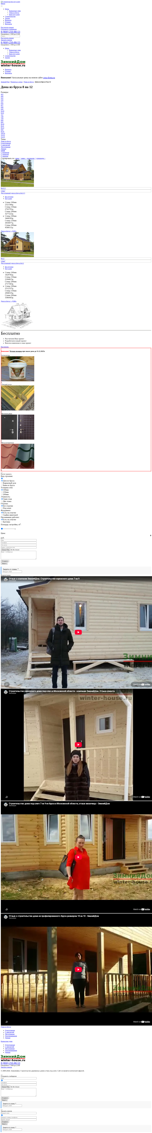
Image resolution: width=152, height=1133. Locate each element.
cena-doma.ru (49, 77)
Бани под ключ (14, 14)
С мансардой (5, 145)
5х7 (2, 102)
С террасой (5, 154)
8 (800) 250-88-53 (10, 31)
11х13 (3, 137)
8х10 (2, 124)
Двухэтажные (5, 147)
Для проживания (11, 1036)
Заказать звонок (6, 40)
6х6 (2, 103)
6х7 (2, 105)
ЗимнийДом (5, 82)
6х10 (2, 111)
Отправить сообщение (9, 29)
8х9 (2, 122)
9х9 (2, 130)
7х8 (2, 117)
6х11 (2, 113)
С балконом (5, 152)
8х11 (2, 126)
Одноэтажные (6, 143)
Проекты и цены (16, 82)
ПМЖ (3, 151)
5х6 (2, 100)
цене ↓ (23, 158)
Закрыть (4, 563)
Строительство (10, 16)
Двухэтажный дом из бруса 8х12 (12, 263)
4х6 (2, 96)
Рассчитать (5, 347)
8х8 (2, 120)
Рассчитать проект (7, 27)
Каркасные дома (15, 11)
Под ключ (8, 198)
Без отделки (9, 197)
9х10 (2, 131)
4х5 (2, 94)
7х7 (2, 115)
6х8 (2, 107)
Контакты (8, 24)
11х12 (3, 135)
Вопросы (8, 20)
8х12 (2, 128)
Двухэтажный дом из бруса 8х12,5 (13, 193)
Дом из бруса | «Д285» (9, 231)
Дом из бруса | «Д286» (9, 301)
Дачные (3, 149)
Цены (7, 9)
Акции (7, 18)
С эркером (4, 156)
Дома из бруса (14, 13)
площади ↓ (40, 158)
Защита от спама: (11, 569)
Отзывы (8, 22)
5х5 (2, 98)
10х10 (3, 133)
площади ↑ (31, 158)
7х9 (2, 118)
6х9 (2, 109)
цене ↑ (18, 158)
